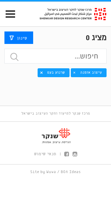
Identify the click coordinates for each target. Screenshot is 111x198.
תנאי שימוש (45, 154)
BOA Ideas (71, 172)
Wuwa (51, 172)
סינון (22, 38)
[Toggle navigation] (8, 14)
